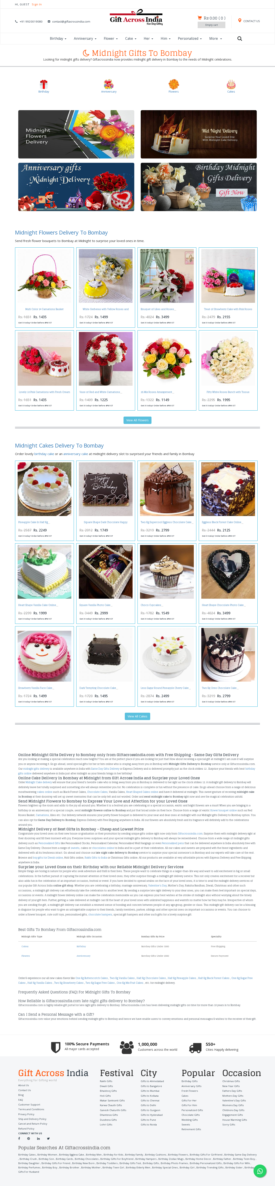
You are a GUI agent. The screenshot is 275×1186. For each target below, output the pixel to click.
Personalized (188, 38)
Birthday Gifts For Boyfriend (116, 1158)
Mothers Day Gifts (232, 1095)
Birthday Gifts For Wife (236, 1163)
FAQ (20, 1099)
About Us (23, 1085)
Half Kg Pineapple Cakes (182, 978)
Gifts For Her (189, 1100)
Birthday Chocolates (86, 1158)
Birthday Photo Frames (174, 1163)
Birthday (56, 38)
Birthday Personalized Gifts (206, 1163)
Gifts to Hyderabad (152, 1114)
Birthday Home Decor (198, 1158)
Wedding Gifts (190, 1119)
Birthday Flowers (178, 1154)
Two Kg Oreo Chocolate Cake (219, 688)
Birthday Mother (91, 1167)
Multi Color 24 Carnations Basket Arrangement (44, 310)
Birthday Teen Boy (244, 1158)
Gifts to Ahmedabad (152, 1081)
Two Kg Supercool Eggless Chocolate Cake (166, 522)
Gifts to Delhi (148, 1105)
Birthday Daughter (29, 1163)
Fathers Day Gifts (232, 1090)
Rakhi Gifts (106, 1081)
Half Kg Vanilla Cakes (40, 983)
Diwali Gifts (106, 1086)
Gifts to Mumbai (150, 1090)
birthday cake (44, 454)
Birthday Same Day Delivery (240, 1154)
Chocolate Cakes (97, 792)
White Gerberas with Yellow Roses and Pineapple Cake (106, 310)
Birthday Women (47, 1154)
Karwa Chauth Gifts (111, 1105)
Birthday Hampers (145, 1158)
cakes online (44, 792)
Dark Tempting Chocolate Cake (97, 688)
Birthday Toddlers (107, 1163)
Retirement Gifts (191, 1129)
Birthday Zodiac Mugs (170, 1158)
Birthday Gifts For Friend (55, 1163)
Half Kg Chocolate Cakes (151, 978)
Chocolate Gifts (191, 1114)
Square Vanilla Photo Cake (94, 605)
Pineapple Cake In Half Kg (33, 522)
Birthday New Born (83, 1163)
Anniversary (83, 38)
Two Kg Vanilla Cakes (122, 978)
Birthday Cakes (26, 1154)
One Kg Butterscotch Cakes (91, 978)
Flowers (25, 956)
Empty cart (211, 24)
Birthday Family (134, 1154)
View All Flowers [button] (137, 420)
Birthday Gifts (189, 1081)
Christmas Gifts (231, 1081)
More (214, 38)
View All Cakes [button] (137, 716)
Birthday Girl (187, 1167)
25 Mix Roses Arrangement (156, 392)
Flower (109, 38)
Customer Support (29, 1104)
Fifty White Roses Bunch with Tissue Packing (228, 393)
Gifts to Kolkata (150, 1095)
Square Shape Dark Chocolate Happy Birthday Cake (105, 523)
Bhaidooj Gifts (108, 1090)
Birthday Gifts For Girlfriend (206, 1154)
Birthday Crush (28, 1158)
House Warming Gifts (234, 1119)
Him (164, 38)
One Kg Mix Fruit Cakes (130, 983)
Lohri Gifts (106, 1124)
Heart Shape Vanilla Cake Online (37, 605)
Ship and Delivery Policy (32, 1119)
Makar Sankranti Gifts (112, 1100)
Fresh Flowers (190, 1090)
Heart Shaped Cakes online (142, 792)
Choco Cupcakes (151, 605)
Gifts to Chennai (150, 1100)
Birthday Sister (234, 1167)
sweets (75, 848)
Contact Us (24, 1090)
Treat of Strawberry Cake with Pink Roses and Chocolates (228, 310)
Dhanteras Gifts (109, 1114)
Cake (129, 38)
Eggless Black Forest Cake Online (221, 522)
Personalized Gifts (49, 843)
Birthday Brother (69, 1167)
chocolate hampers (100, 914)
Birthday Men (94, 1154)
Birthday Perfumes (29, 1167)
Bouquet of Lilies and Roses (157, 309)
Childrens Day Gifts (233, 1110)
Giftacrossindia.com (190, 833)
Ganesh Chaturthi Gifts (113, 1110)
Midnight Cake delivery (39, 782)
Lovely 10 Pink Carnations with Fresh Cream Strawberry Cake (44, 393)
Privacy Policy (26, 1114)
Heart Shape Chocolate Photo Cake (223, 605)
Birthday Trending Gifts (209, 1167)
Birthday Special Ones (165, 1167)
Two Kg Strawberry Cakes (69, 983)
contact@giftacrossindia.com (71, 21)
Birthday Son (46, 1158)
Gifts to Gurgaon (150, 1110)
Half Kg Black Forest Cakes (213, 978)
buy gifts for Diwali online (48, 858)
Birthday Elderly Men (138, 1167)
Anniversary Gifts (191, 1086)
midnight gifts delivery (36, 769)
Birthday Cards (64, 1158)
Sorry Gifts (228, 1124)
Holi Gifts (105, 1095)
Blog (21, 1094)
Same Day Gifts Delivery (105, 769)
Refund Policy (26, 1128)
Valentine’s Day (157, 885)
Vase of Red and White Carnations (99, 392)
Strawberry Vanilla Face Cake (35, 688)
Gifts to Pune (148, 1119)
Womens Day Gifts (233, 1105)
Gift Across (53, 1073)
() (214, 18)
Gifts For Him (189, 1105)
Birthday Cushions (155, 1154)
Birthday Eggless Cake (71, 1154)
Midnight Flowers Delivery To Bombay (61, 232)
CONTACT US (251, 21)
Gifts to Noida (149, 1124)
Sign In (37, 4)
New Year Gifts (231, 1086)
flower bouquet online (223, 810)
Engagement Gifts (232, 1114)
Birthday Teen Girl (113, 1167)
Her (147, 38)
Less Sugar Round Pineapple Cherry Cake (165, 688)
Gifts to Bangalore (151, 1086)
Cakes (25, 946)
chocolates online (103, 848)
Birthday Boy (49, 1167)
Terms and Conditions (31, 1109)
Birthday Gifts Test (130, 1163)
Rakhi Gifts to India (96, 858)
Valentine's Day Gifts (234, 1100)
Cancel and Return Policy (32, 1123)
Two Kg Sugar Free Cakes (100, 983)
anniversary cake (75, 454)
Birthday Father (222, 1158)
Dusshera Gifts (108, 1119)
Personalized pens (173, 843)
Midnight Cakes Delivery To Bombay (59, 445)
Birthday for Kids (113, 1154)
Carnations (42, 815)
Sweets (186, 1124)
